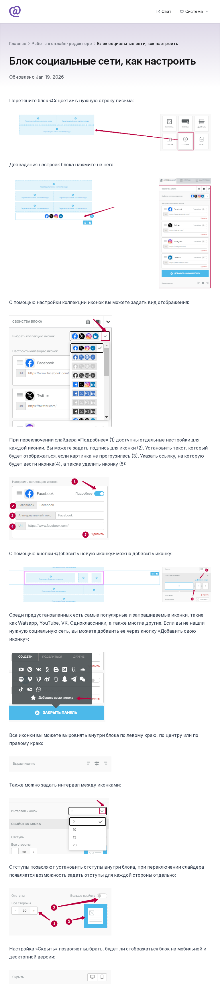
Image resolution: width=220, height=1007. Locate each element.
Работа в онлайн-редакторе (62, 43)
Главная (17, 43)
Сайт (167, 11)
